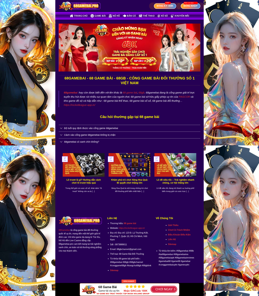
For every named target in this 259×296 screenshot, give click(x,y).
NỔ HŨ (116, 16)
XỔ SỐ (164, 16)
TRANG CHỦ (81, 16)
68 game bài (130, 92)
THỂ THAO (148, 16)
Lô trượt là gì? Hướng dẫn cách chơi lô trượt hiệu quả (84, 181)
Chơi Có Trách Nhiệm (179, 230)
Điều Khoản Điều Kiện (179, 235)
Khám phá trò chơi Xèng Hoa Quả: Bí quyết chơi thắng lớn (129, 181)
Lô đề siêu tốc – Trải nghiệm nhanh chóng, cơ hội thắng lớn (175, 181)
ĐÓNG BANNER (129, 281)
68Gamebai (64, 230)
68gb (141, 92)
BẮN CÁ (131, 16)
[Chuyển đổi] (61, 128)
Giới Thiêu (173, 225)
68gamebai (70, 92)
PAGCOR (184, 96)
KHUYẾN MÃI (182, 16)
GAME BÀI (100, 16)
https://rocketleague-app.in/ (79, 105)
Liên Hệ (172, 239)
